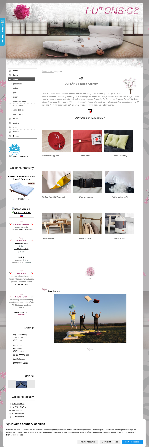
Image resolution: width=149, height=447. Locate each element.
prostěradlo (17, 84)
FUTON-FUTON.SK (19, 407)
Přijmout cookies (132, 442)
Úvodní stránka (48, 72)
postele (16, 123)
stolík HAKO (18, 106)
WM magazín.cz (18, 404)
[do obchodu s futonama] (90, 318)
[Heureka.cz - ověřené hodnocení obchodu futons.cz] (14, 154)
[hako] (56, 151)
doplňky (16, 79)
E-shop (16, 136)
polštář (16, 93)
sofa (15, 127)
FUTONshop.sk (18, 413)
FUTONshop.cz (18, 417)
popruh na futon (19, 101)
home (15, 71)
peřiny (15, 97)
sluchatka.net (17, 410)
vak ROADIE (18, 114)
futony (15, 75)
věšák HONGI (18, 110)
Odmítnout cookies (110, 442)
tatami (15, 119)
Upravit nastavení (87, 442)
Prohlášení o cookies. (14, 435)
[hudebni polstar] (56, 192)
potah (15, 88)
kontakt (16, 132)
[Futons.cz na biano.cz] (19, 156)
